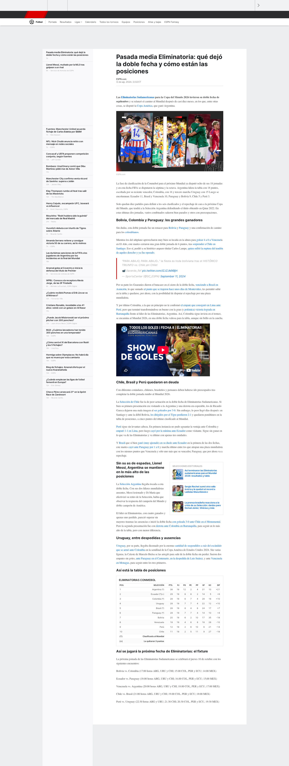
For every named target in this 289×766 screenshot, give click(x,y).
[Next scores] (258, 5)
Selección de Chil (129, 401)
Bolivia (172, 227)
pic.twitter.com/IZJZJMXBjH (159, 270)
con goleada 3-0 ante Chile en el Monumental (196, 521)
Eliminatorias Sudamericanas (137, 97)
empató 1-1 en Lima (126, 430)
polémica (189, 309)
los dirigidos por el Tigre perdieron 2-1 (171, 414)
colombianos (131, 232)
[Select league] (37, 5)
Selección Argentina (130, 484)
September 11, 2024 (172, 276)
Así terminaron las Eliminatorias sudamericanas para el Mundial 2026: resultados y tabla (201, 473)
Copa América (144, 105)
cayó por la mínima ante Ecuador (168, 430)
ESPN (35, 14)
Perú (118, 426)
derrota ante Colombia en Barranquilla (176, 526)
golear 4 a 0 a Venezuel (209, 239)
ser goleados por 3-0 (164, 410)
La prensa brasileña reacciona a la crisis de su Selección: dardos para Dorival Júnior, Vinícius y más (203, 505)
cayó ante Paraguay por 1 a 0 (143, 447)
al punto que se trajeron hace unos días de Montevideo (172, 289)
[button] (251, 14)
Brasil (122, 442)
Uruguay (120, 545)
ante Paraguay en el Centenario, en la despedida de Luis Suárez (169, 558)
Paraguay (184, 227)
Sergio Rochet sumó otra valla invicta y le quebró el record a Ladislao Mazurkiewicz (200, 489)
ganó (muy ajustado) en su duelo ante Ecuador (162, 442)
